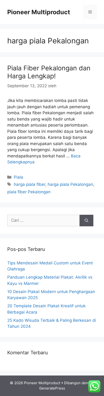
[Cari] (86, 220)
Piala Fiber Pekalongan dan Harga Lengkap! (48, 72)
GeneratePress (52, 388)
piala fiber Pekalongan (29, 191)
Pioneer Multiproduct (38, 12)
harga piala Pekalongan (70, 184)
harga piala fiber (29, 184)
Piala (18, 177)
